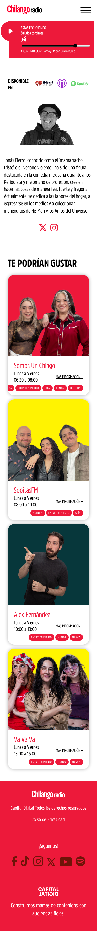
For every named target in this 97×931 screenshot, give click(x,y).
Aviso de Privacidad (48, 819)
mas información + (69, 377)
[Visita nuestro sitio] (48, 894)
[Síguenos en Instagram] (40, 865)
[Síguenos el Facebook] (16, 865)
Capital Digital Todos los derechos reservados (48, 807)
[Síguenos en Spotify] (80, 865)
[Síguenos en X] (53, 865)
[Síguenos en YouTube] (68, 865)
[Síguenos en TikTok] (27, 865)
